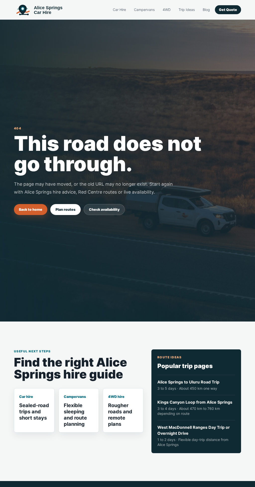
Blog (206, 9)
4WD (167, 9)
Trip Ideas (187, 9)
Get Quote (228, 9)
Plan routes (65, 209)
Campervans (144, 9)
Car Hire (119, 9)
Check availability (104, 209)
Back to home (30, 209)
